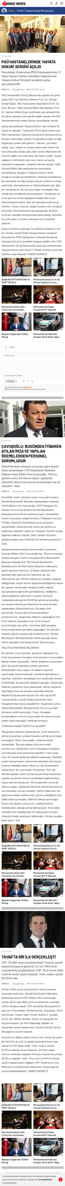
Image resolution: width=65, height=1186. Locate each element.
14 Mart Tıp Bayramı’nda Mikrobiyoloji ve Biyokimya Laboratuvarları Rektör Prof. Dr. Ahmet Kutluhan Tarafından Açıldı (36, 10)
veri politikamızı (45, 1179)
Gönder (10, 381)
